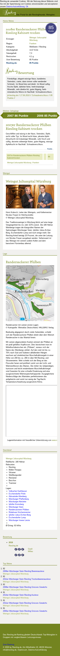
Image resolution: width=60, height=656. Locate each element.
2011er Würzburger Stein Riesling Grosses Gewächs (25, 603)
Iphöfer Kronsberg (16, 504)
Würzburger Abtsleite (17, 501)
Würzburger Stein (16, 507)
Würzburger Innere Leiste (19, 520)
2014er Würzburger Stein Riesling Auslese (20, 595)
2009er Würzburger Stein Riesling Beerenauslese (23, 571)
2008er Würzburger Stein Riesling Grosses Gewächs (25, 587)
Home (5, 21)
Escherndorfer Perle (17, 494)
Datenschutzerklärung (15, 6)
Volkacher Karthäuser (18, 491)
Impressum (22, 650)
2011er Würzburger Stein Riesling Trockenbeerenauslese (27, 579)
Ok (27, 6)
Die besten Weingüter (18, 630)
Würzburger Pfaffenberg (19, 499)
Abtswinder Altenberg (18, 496)
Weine (11, 21)
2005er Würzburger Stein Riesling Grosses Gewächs (25, 611)
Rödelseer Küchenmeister (19, 512)
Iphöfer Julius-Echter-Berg (20, 515)
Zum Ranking (8, 644)
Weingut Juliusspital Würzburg (19, 163)
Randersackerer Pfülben (23, 262)
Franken (32, 43)
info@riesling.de (9, 650)
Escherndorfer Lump (17, 517)
